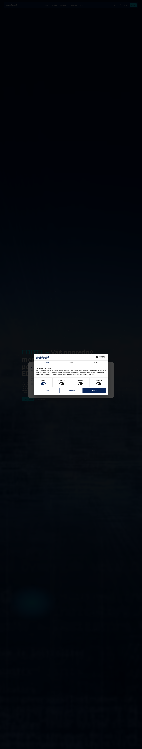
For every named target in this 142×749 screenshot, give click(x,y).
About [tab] (95, 362)
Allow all (94, 390)
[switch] (61, 383)
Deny (47, 390)
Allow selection (71, 390)
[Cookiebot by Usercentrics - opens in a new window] (99, 357)
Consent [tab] (46, 362)
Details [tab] (71, 362)
